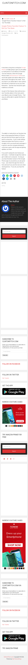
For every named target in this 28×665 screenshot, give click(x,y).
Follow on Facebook (11, 364)
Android (11, 19)
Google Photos (6, 33)
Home (6, 19)
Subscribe (5, 355)
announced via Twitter (16, 75)
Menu (2, 13)
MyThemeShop (16, 659)
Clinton (5, 31)
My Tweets (5, 378)
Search (14, 236)
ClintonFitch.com (14, 2)
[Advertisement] (14, 8)
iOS (12, 33)
